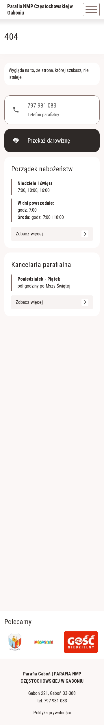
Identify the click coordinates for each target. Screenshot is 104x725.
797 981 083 (55, 701)
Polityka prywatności (52, 712)
